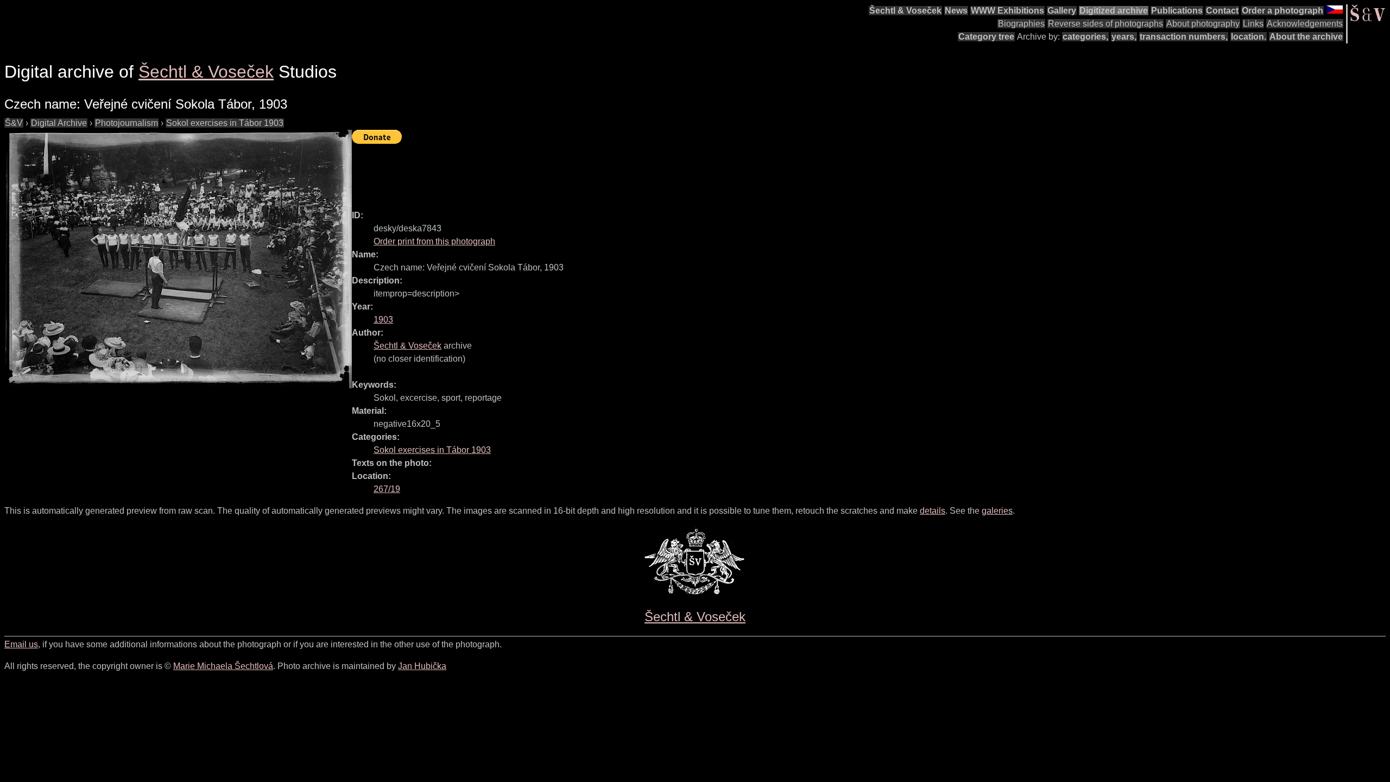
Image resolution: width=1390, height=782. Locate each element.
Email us (21, 644)
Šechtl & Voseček (905, 10)
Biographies (1021, 23)
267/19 (387, 489)
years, (1123, 36)
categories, (1085, 36)
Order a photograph (1282, 10)
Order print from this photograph (434, 241)
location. (1248, 36)
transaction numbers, (1184, 36)
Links (1253, 23)
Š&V (14, 123)
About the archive (1306, 36)
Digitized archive (1113, 10)
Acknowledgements (1305, 23)
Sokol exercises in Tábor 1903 (224, 123)
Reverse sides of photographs (1105, 23)
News (956, 10)
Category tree (986, 36)
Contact (1222, 10)
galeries (997, 510)
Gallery (1061, 10)
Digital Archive (59, 123)
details (932, 510)
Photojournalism (126, 123)
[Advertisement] (549, 172)
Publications (1177, 10)
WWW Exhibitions (1007, 10)
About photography (1203, 23)
